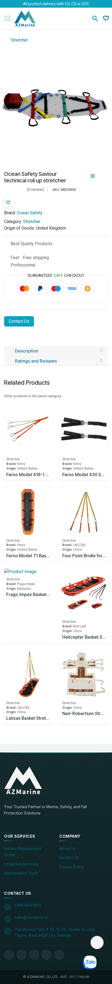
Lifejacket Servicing (21, 864)
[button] (97, 942)
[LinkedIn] (21, 955)
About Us (67, 848)
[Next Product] (102, 176)
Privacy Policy (71, 867)
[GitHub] (59, 955)
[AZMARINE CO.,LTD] (28, 780)
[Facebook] (9, 955)
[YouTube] (34, 955)
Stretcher (19, 40)
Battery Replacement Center (22, 851)
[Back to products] (92, 176)
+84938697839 (27, 905)
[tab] (56, 351)
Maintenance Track (21, 873)
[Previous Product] (83, 176)
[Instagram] (46, 955)
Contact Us (19, 321)
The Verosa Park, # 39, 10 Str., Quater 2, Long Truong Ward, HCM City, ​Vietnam (54, 932)
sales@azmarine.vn (31, 917)
